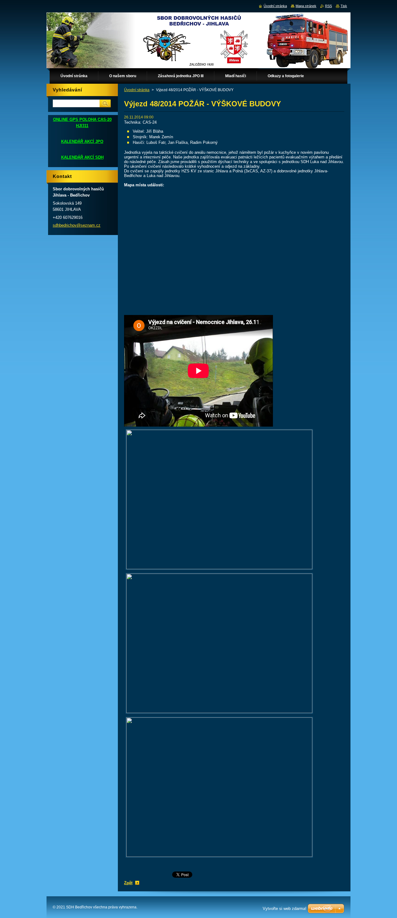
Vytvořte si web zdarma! (284, 908)
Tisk (344, 6)
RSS (328, 6)
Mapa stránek (306, 6)
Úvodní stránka (136, 90)
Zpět (128, 882)
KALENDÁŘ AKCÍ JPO (82, 141)
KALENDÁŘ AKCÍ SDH (82, 157)
